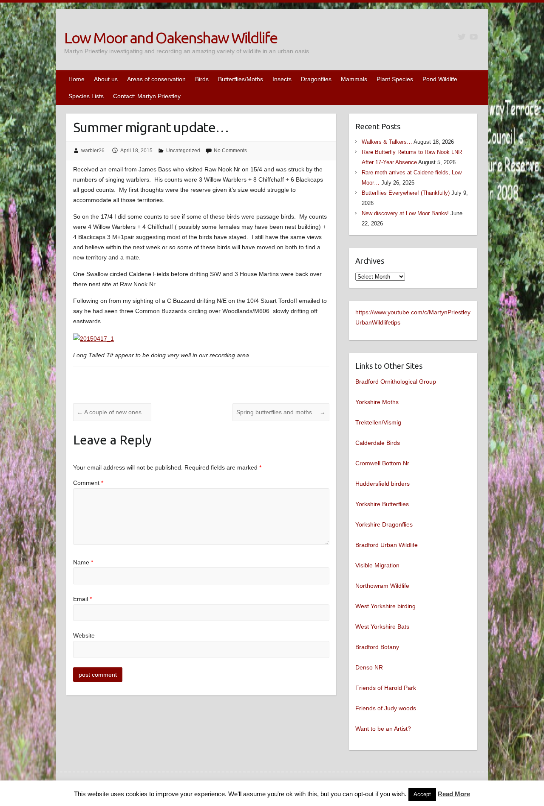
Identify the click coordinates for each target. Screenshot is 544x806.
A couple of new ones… (112, 412)
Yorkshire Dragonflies (384, 524)
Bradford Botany (377, 647)
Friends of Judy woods (385, 708)
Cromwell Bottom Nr (382, 463)
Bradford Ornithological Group (395, 381)
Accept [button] (422, 794)
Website (84, 635)
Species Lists (86, 96)
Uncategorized (183, 151)
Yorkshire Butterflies (382, 504)
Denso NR (369, 667)
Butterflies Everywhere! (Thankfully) (406, 193)
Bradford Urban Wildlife (386, 544)
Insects (282, 79)
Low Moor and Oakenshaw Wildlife (170, 37)
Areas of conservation (156, 79)
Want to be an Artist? (383, 728)
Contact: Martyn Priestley (147, 96)
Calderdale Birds (377, 442)
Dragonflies (316, 79)
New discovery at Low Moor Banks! (405, 213)
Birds (202, 79)
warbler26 (93, 151)
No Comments (230, 151)
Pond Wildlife (439, 79)
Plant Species (395, 79)
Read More (454, 793)
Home (76, 79)
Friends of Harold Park (385, 687)
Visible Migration (377, 565)
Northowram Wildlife (382, 585)
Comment (88, 482)
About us (106, 79)
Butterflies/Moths (240, 79)
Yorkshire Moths (377, 402)
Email (82, 598)
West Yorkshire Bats (382, 626)
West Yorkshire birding (385, 606)
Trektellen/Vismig (378, 422)
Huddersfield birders (382, 483)
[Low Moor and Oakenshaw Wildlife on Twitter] (462, 36)
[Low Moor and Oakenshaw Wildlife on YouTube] (473, 36)
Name (83, 562)
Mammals (354, 79)
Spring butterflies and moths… (281, 412)
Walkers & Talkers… (387, 142)
